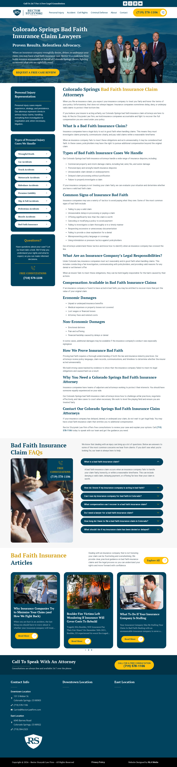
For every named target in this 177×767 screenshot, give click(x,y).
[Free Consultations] (33, 268)
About (114, 12)
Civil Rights (82, 12)
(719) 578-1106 (147, 12)
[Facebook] (125, 3)
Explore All (153, 560)
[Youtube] (140, 3)
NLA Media (153, 762)
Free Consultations (33, 273)
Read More (23, 635)
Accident (71, 12)
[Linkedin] (135, 3)
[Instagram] (130, 3)
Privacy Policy (98, 762)
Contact (124, 12)
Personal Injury (56, 12)
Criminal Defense (99, 12)
